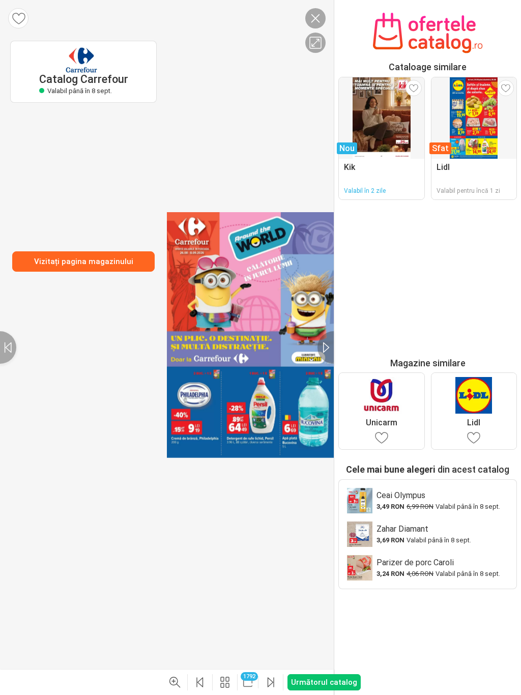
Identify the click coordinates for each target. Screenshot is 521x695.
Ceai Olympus (401, 495)
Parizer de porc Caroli (415, 562)
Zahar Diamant (402, 529)
